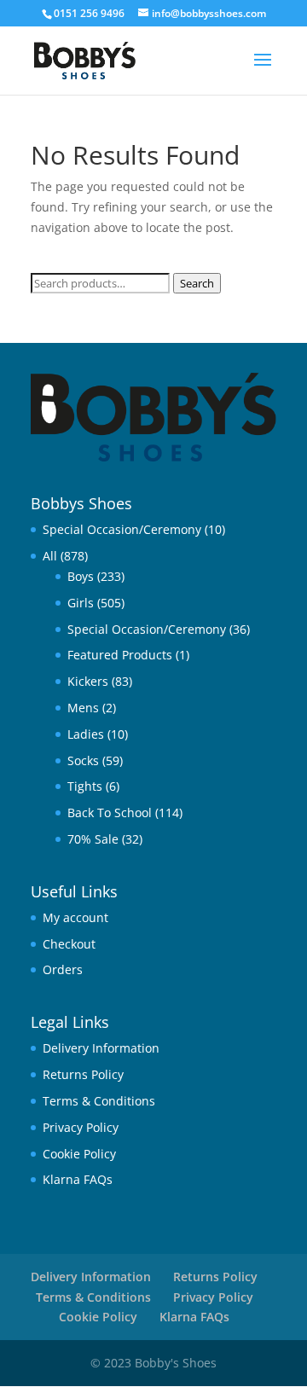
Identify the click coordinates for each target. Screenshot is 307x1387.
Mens (83, 707)
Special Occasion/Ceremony (122, 529)
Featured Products (119, 655)
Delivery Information (101, 1048)
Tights (84, 786)
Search (197, 283)
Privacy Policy (81, 1127)
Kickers (87, 681)
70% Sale (93, 839)
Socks (83, 760)
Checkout (69, 944)
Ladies (85, 734)
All (50, 556)
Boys (80, 576)
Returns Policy (83, 1074)
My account (75, 917)
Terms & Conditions (99, 1101)
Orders (63, 969)
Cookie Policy (79, 1154)
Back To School (109, 812)
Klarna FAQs (78, 1179)
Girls (80, 603)
